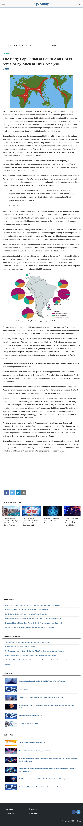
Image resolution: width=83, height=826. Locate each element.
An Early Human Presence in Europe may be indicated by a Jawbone (29, 627)
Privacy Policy (34, 813)
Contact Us (10, 813)
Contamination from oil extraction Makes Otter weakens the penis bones (30, 655)
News (7, 69)
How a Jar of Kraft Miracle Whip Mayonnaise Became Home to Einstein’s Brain (33, 605)
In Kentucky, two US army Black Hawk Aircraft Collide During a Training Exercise (33, 619)
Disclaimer (33, 809)
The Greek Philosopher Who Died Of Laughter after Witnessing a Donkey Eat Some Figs (36, 660)
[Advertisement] (41, 26)
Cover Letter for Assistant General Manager (20, 647)
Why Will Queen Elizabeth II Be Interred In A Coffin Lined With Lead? (29, 610)
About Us (9, 809)
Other (6, 53)
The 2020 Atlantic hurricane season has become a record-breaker (28, 642)
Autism (7, 664)
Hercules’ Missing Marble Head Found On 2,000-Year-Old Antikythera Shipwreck (33, 623)
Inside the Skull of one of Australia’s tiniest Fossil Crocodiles (26, 614)
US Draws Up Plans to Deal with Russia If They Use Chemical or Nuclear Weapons (34, 651)
